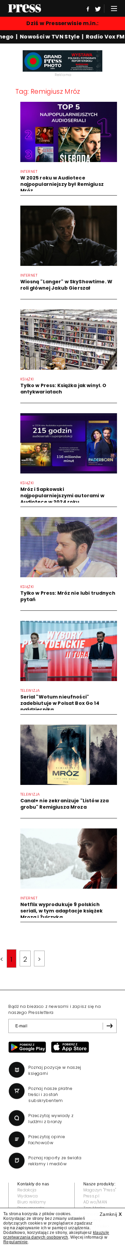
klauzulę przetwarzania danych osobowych (56, 1235)
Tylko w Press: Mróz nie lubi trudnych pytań (67, 596)
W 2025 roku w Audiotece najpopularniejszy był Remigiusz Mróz (62, 184)
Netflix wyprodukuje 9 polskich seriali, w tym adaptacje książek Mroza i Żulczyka (61, 911)
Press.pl (91, 1196)
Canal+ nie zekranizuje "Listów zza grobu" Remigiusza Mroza (64, 803)
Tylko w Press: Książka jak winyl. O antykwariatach (63, 388)
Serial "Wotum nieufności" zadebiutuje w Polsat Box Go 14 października (59, 703)
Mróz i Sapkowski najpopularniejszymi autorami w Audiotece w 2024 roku (62, 495)
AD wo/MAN (95, 1202)
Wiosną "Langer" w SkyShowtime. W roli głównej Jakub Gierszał (66, 284)
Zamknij (111, 1214)
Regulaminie (15, 1242)
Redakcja (27, 1190)
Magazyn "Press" (99, 1190)
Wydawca (27, 1196)
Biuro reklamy (31, 1202)
